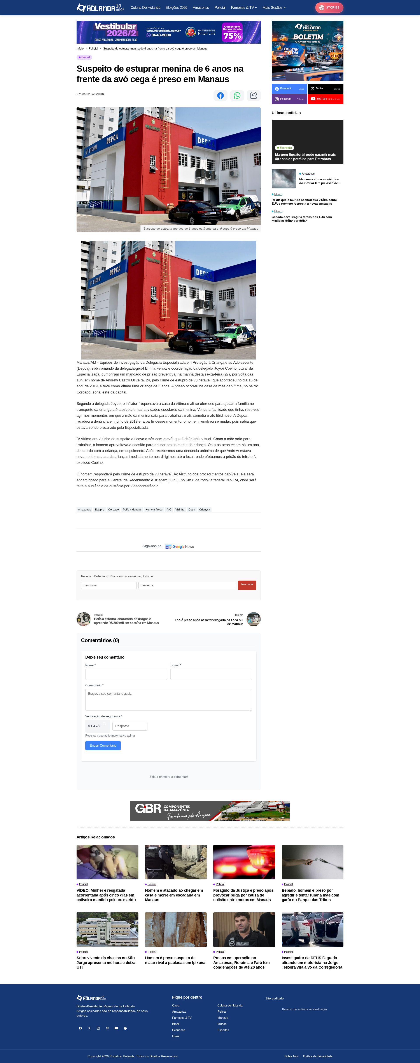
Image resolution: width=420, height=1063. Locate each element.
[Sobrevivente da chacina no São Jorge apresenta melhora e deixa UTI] (107, 929)
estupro (99, 509)
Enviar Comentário (103, 745)
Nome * (90, 665)
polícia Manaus (132, 509)
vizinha (179, 509)
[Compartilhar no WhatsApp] (237, 95)
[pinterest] (107, 1028)
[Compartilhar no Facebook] (221, 95)
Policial (93, 48)
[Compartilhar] (254, 95)
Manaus (222, 1017)
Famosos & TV (182, 1017)
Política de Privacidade (317, 1056)
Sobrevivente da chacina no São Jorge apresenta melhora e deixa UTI (106, 962)
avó (169, 509)
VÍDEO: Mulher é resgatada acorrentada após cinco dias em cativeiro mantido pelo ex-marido (106, 895)
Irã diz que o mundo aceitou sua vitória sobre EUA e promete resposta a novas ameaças (304, 202)
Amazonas (84, 509)
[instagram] (98, 1028)
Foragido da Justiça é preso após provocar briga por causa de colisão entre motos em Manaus (243, 895)
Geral (175, 1036)
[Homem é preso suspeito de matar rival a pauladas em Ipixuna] (176, 929)
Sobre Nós (291, 1056)
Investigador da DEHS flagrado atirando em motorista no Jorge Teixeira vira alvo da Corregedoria (312, 962)
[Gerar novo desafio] (105, 726)
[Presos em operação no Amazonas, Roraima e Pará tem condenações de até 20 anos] (244, 929)
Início (80, 48)
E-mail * (175, 665)
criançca (204, 509)
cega (192, 509)
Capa (175, 1005)
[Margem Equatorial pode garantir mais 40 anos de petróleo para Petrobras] (307, 142)
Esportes (223, 1030)
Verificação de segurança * (103, 716)
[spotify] (125, 1028)
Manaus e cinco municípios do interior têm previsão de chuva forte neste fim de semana (319, 181)
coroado (113, 509)
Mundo (222, 1024)
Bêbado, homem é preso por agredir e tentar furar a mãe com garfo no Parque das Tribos (310, 895)
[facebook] (80, 1028)
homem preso (154, 509)
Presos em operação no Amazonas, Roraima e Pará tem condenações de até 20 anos (241, 962)
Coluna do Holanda (230, 1005)
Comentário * (94, 685)
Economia (178, 1030)
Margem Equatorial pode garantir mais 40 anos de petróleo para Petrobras (305, 157)
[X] (89, 1028)
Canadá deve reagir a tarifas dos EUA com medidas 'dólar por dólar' (302, 219)
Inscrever (247, 584)
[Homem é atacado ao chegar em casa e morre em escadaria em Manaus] (176, 862)
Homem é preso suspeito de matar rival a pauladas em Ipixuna (175, 960)
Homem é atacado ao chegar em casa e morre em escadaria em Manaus (174, 895)
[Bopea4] (100, 7)
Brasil (175, 1024)
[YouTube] (116, 1028)
